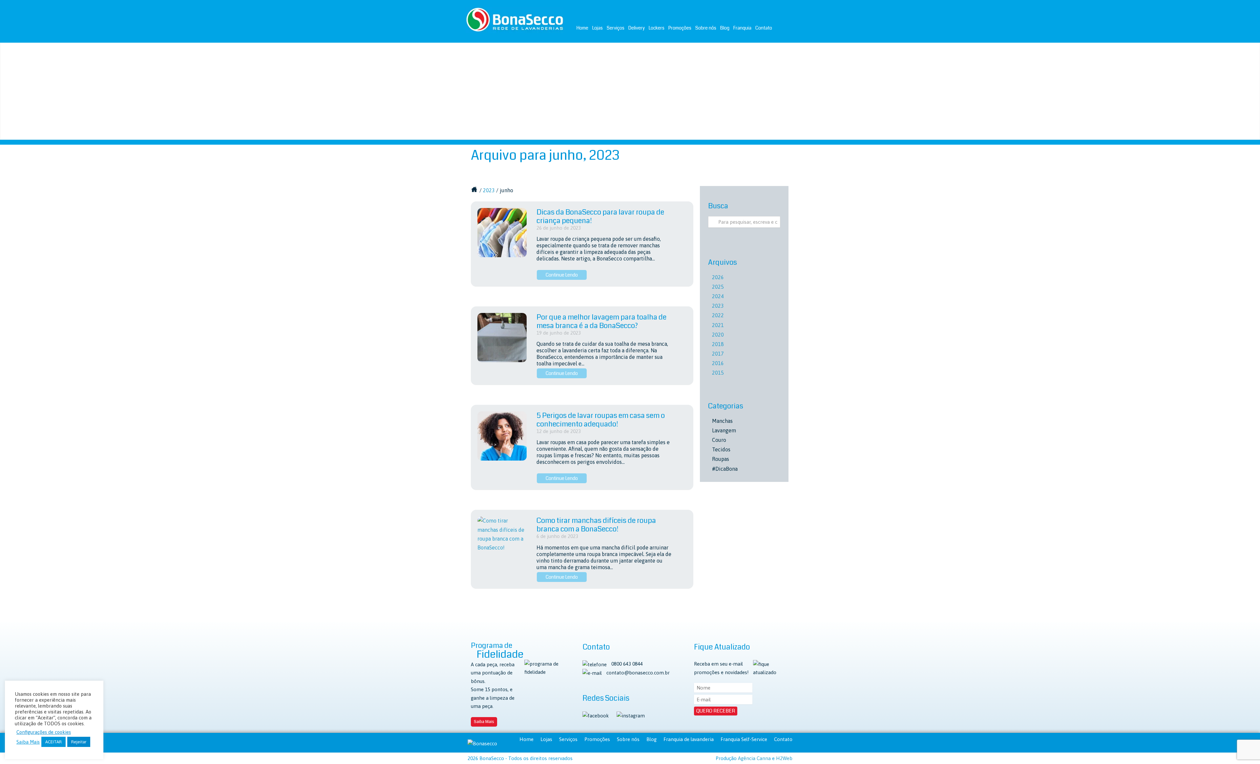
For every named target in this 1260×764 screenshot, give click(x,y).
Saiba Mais (484, 722)
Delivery (636, 28)
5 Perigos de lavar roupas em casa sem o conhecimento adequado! (600, 419)
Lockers (656, 28)
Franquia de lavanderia (688, 739)
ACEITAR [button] (53, 741)
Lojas (597, 28)
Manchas (722, 421)
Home (582, 28)
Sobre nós (705, 28)
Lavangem (724, 430)
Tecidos (721, 449)
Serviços (615, 28)
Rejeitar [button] (78, 741)
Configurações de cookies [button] (43, 732)
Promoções (679, 28)
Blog (724, 28)
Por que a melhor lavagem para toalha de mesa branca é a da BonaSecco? (601, 321)
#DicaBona (725, 469)
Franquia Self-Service (744, 739)
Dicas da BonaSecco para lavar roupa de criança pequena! (600, 216)
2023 (489, 190)
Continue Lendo (562, 275)
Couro (719, 440)
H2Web (784, 758)
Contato (763, 28)
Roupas (720, 459)
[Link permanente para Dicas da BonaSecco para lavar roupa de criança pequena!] (502, 232)
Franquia (742, 28)
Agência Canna (754, 758)
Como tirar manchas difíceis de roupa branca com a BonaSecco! (596, 524)
